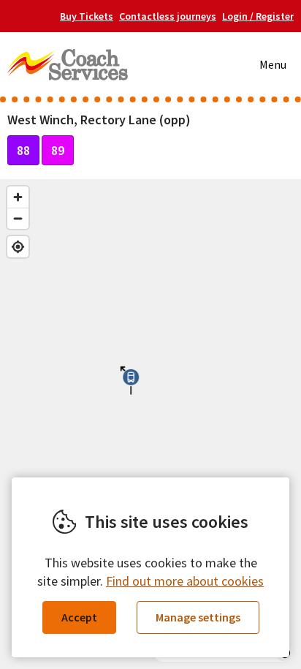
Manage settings (198, 617)
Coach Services (67, 64)
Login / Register (258, 16)
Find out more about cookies (185, 580)
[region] (150, 424)
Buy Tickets (86, 16)
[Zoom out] (17, 218)
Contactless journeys (167, 16)
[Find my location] (17, 246)
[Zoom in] (17, 197)
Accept (79, 617)
